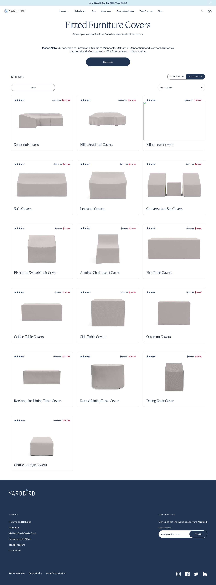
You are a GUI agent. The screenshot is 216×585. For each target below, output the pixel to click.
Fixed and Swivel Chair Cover (35, 272)
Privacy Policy (35, 573)
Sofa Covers (23, 208)
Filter (33, 87)
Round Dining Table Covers (100, 401)
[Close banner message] (210, 3)
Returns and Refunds (20, 521)
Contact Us (15, 550)
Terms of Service (17, 573)
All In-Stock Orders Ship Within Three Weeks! (108, 3)
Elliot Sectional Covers (96, 144)
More (160, 11)
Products (62, 11)
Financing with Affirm (20, 538)
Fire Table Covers (159, 272)
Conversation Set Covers (164, 208)
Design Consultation (125, 11)
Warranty (14, 527)
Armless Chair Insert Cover (100, 272)
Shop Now (108, 61)
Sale (94, 11)
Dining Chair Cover (160, 401)
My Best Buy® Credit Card (22, 533)
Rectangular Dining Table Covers (38, 401)
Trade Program (146, 11)
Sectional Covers (26, 144)
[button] (181, 87)
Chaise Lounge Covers (30, 465)
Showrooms (106, 11)
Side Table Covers (93, 336)
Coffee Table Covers (29, 336)
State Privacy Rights (55, 573)
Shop (64, 146)
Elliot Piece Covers (159, 144)
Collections (79, 11)
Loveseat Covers (92, 208)
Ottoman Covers (158, 336)
